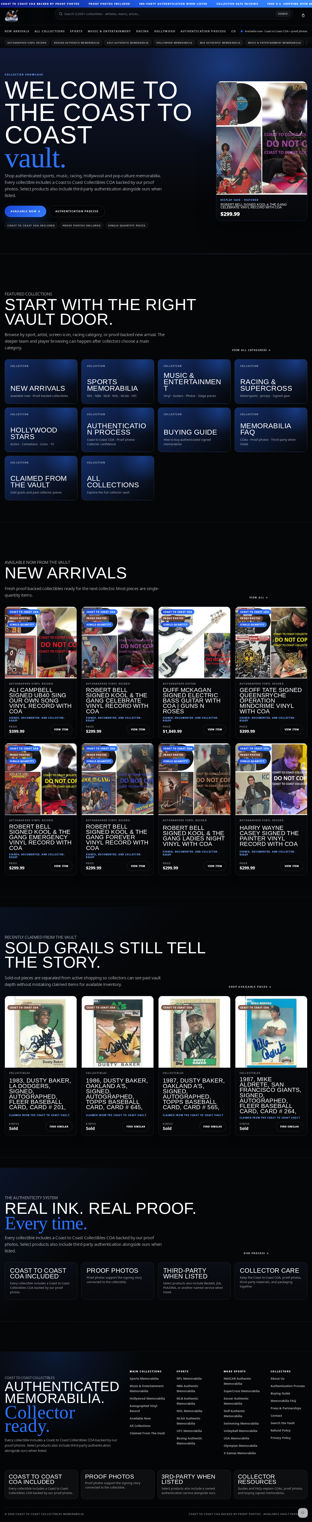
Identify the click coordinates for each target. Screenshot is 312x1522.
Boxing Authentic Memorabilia (77, 42)
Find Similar (59, 1126)
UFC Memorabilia (189, 1431)
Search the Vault (283, 1423)
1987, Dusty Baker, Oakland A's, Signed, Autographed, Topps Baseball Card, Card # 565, (194, 1093)
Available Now (140, 1418)
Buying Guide (280, 1393)
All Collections (50, 31)
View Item (61, 729)
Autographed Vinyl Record (26, 42)
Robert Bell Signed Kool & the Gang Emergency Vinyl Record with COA (40, 837)
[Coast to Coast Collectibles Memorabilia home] (27, 16)
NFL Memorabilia (189, 1378)
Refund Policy (281, 1430)
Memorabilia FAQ (283, 1401)
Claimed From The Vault (147, 1433)
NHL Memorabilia (189, 1411)
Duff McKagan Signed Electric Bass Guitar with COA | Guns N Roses (192, 701)
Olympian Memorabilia (240, 1446)
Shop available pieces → (250, 987)
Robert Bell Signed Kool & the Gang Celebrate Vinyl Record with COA (117, 701)
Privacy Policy (281, 1438)
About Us (277, 1378)
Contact (276, 1416)
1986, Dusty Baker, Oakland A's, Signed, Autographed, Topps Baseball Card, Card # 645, (117, 1093)
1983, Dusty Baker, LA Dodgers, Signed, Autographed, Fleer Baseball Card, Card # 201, (40, 1093)
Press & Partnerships (286, 1408)
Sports (76, 31)
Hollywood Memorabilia (174, 42)
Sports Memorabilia (144, 1378)
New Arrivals (17, 31)
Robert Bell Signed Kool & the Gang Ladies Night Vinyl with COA (194, 836)
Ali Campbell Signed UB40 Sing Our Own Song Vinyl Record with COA (40, 701)
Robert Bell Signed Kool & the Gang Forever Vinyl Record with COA (117, 837)
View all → (258, 597)
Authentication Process (203, 31)
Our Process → (256, 1253)
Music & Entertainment (109, 31)
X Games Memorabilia (240, 1453)
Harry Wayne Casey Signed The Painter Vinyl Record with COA (269, 836)
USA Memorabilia (236, 1438)
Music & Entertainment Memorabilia (274, 42)
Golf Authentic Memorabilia (128, 42)
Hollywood (165, 31)
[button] (303, 16)
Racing (142, 31)
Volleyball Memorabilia (240, 1431)
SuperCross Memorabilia (242, 1391)
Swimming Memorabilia (241, 1423)
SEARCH (283, 13)
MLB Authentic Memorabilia (220, 42)
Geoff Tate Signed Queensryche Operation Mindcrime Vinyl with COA (271, 701)
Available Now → (25, 211)
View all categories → (251, 350)
